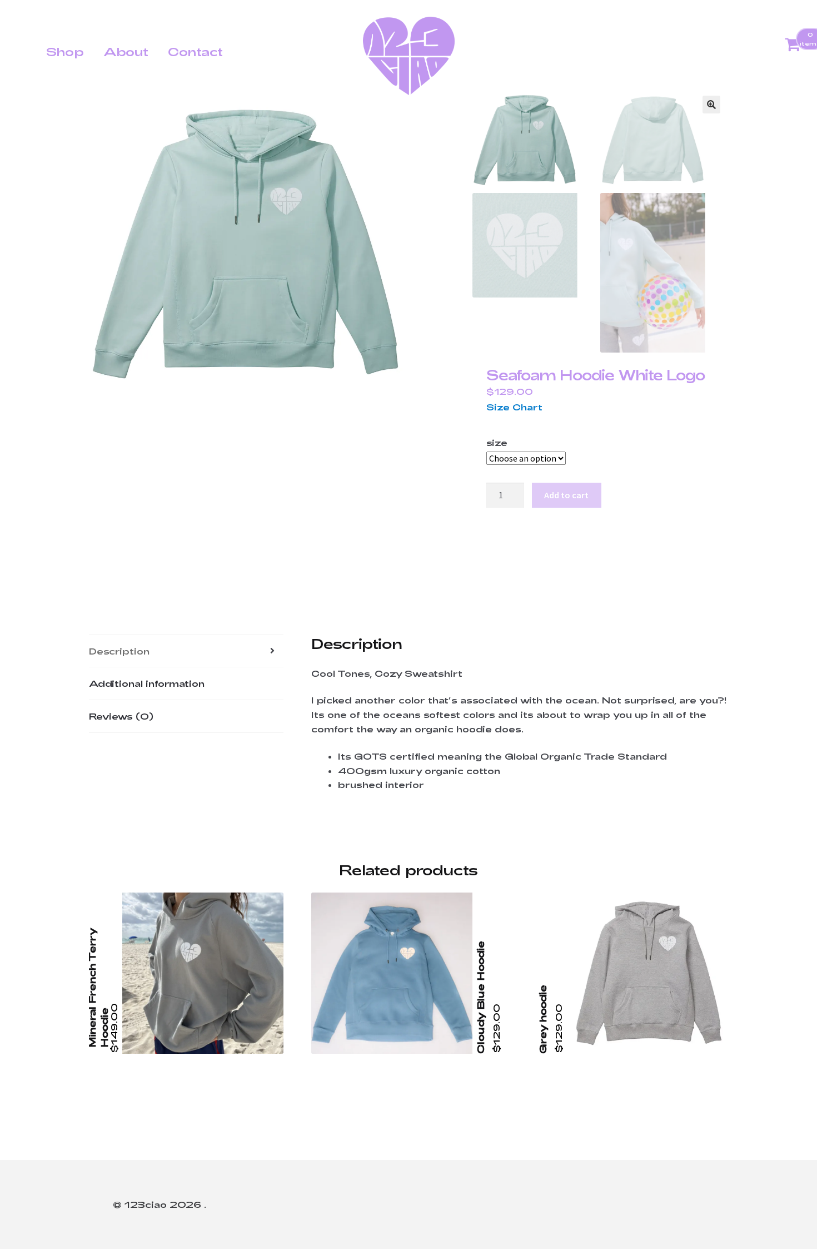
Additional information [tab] (147, 683)
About (125, 51)
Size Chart (514, 407)
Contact (195, 51)
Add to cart (566, 494)
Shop (65, 51)
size (496, 442)
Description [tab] (119, 651)
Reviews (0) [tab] (121, 716)
